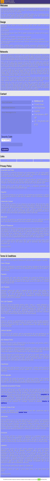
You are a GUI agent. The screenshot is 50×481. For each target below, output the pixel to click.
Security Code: (6, 136)
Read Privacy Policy (44, 479)
